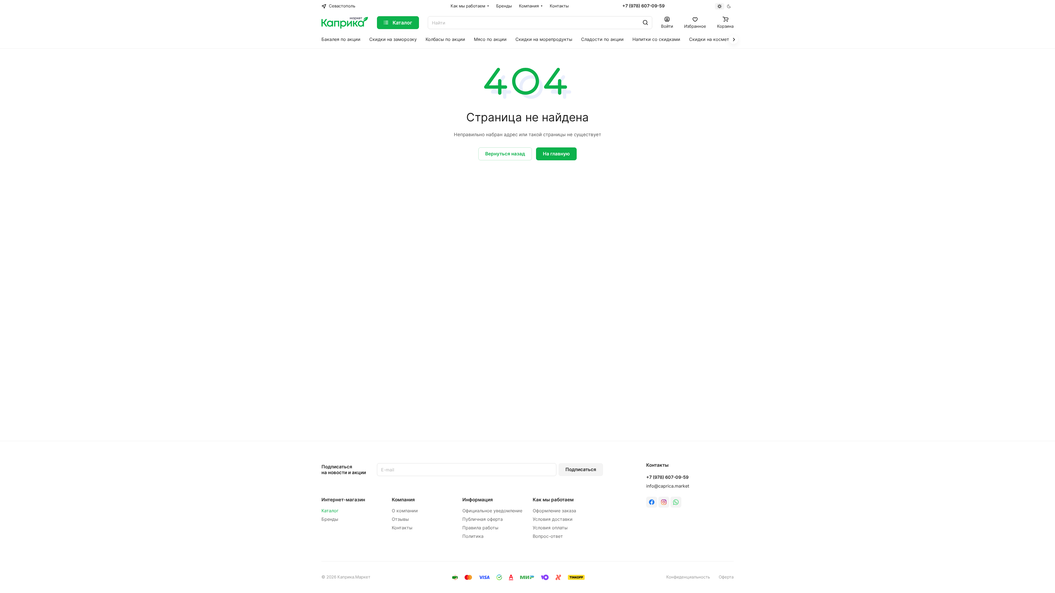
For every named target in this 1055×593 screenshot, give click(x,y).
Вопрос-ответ (548, 536)
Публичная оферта (482, 519)
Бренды (329, 519)
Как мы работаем (553, 499)
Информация (477, 499)
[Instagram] (663, 502)
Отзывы (400, 519)
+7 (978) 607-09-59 (643, 6)
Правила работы (480, 527)
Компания (403, 499)
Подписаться (580, 469)
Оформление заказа (554, 510)
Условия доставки (553, 519)
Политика (473, 536)
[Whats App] (675, 502)
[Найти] (645, 22)
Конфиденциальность (688, 577)
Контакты (402, 527)
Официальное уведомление (492, 510)
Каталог (329, 510)
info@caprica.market (667, 486)
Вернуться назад (505, 153)
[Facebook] (651, 502)
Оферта (726, 577)
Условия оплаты (550, 527)
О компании (405, 510)
